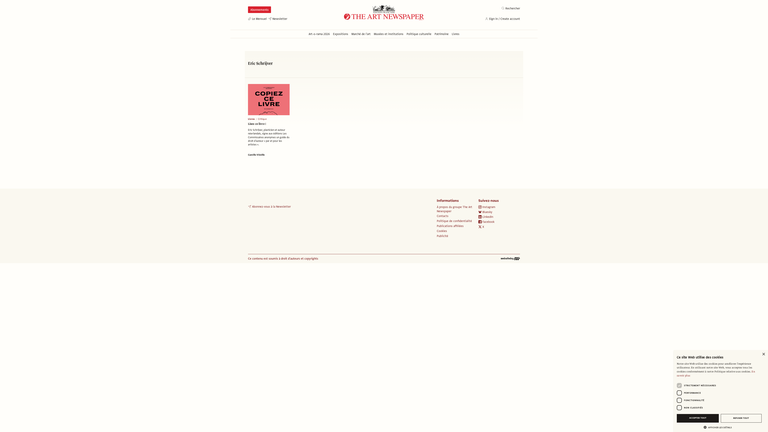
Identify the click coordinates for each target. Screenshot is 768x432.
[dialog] (721, 391)
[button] (719, 427)
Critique (262, 119)
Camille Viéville (256, 154)
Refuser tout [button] (741, 418)
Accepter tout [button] (697, 417)
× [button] (763, 354)
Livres (251, 119)
